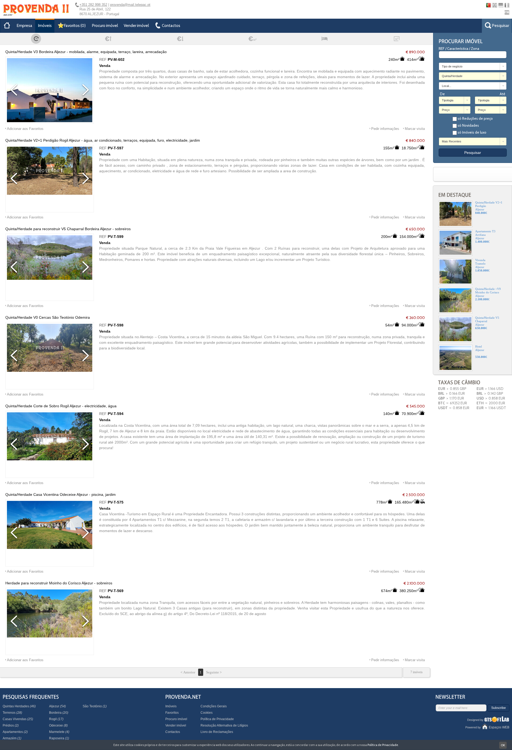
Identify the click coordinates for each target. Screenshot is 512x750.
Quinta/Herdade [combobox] (452, 76)
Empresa (24, 25)
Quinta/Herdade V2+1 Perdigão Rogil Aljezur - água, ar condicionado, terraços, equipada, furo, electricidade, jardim (102, 140)
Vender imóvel (136, 25)
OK (503, 745)
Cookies (207, 713)
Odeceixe (58, 725)
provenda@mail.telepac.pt (130, 5)
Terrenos (12, 713)
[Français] (507, 5)
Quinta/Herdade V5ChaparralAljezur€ (487, 323)
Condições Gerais (214, 706)
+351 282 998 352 (93, 5)
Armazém (12, 738)
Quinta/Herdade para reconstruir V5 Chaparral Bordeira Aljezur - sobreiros (68, 229)
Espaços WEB (499, 727)
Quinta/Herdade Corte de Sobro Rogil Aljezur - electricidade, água (61, 406)
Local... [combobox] (446, 85)
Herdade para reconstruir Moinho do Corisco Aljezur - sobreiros (58, 583)
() (75, 25)
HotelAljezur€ (481, 351)
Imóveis (45, 25)
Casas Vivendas (18, 719)
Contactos (172, 732)
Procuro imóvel (105, 25)
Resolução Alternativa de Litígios (224, 725)
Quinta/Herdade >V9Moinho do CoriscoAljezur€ (488, 294)
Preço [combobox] (446, 109)
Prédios (11, 725)
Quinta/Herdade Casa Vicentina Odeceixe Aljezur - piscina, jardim (60, 494)
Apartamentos (15, 732)
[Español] (507, 12)
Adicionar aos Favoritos (25, 129)
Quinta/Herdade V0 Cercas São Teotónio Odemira (47, 317)
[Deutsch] (500, 5)
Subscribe (498, 708)
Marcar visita (415, 129)
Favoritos (172, 713)
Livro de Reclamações (217, 732)
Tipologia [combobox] (447, 100)
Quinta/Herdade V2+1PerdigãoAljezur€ (488, 207)
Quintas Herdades (19, 706)
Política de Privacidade (217, 719)
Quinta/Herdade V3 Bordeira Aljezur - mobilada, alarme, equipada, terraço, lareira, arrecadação (86, 52)
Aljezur (57, 706)
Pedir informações (385, 129)
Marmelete (59, 732)
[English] (494, 5)
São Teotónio (95, 706)
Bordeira (58, 713)
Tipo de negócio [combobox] (452, 66)
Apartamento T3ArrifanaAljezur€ (485, 236)
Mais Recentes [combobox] (451, 141)
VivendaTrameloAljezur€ (482, 265)
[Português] (488, 5)
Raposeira (59, 738)
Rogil (56, 719)
